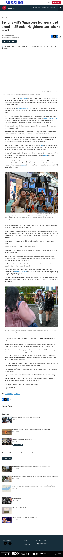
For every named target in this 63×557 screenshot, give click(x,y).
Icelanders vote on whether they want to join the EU (26, 417)
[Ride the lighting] (7, 500)
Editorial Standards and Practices (41, 544)
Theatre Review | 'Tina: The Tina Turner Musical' (25, 517)
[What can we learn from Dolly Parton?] (7, 441)
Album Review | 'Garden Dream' (20, 508)
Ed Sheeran (23, 272)
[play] (4, 8)
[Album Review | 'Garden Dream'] (7, 510)
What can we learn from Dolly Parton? (22, 439)
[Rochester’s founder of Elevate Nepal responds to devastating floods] (7, 469)
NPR (17, 393)
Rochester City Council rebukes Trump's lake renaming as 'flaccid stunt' (31, 429)
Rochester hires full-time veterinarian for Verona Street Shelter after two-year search (35, 476)
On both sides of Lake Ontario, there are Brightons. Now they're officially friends (33, 486)
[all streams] (60, 8)
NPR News (4, 17)
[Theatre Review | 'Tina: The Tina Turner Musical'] (7, 520)
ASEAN (45, 155)
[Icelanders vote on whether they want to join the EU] (7, 420)
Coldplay (16, 272)
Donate (56, 2)
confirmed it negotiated (24, 108)
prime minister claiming (51, 118)
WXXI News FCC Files (41, 540)
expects (23, 165)
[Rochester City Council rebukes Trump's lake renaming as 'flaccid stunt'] (7, 432)
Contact (25, 540)
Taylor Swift (23, 98)
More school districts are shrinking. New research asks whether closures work (23, 453)
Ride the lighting (16, 498)
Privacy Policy (26, 544)
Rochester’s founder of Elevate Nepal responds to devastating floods (31, 466)
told (41, 145)
